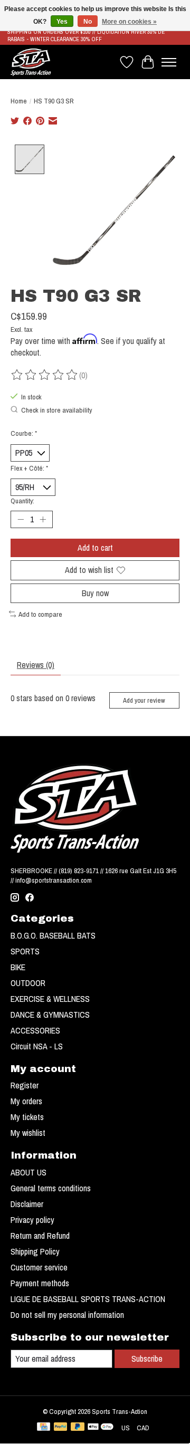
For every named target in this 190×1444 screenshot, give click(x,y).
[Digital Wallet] (100, 1427)
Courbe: (24, 433)
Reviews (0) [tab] (35, 665)
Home (19, 101)
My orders (26, 1101)
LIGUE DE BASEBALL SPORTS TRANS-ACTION (88, 1299)
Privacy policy (32, 1220)
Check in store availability (56, 410)
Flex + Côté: (29, 468)
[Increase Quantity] (43, 520)
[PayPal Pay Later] (77, 1427)
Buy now (95, 593)
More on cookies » (129, 21)
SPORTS (25, 951)
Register (25, 1085)
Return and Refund (40, 1235)
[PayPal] (61, 1427)
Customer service (39, 1267)
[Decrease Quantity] (20, 520)
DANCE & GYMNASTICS (50, 1014)
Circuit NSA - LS (37, 1046)
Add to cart (95, 547)
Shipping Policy (35, 1251)
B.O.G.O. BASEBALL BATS (53, 935)
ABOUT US (28, 1172)
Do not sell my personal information (67, 1315)
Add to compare (40, 614)
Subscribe (147, 1358)
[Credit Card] (43, 1427)
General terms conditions (51, 1188)
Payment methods (40, 1283)
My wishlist (28, 1133)
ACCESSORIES (35, 1030)
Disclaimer (27, 1204)
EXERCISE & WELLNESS (50, 999)
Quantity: (22, 500)
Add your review (144, 700)
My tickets (27, 1117)
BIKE (18, 967)
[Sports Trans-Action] (31, 62)
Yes (62, 21)
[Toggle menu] (168, 62)
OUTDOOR (28, 983)
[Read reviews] (45, 375)
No (87, 21)
